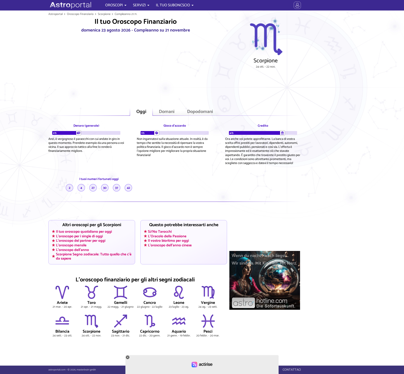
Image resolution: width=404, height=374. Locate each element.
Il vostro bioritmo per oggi (168, 240)
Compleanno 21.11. (126, 14)
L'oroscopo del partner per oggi (80, 240)
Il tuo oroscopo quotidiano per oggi (84, 231)
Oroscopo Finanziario (80, 14)
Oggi (141, 111)
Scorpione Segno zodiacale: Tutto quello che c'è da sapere (94, 256)
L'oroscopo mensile (71, 245)
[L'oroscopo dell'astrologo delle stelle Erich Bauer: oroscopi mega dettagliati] (70, 5)
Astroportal (55, 14)
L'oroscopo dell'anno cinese (170, 245)
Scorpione (104, 14)
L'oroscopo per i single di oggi (79, 236)
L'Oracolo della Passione (167, 236)
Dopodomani (200, 111)
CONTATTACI (292, 370)
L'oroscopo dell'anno (72, 249)
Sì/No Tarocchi (160, 231)
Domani (166, 111)
